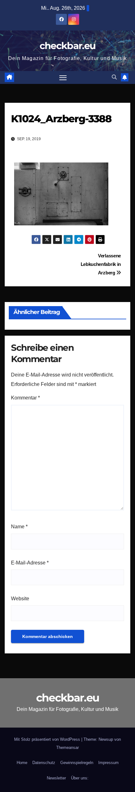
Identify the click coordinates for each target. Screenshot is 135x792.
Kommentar (25, 397)
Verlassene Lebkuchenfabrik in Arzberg (101, 264)
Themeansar (67, 747)
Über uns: (80, 778)
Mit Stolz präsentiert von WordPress (47, 739)
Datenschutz (43, 762)
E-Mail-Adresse (30, 562)
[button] (114, 77)
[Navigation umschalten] (63, 77)
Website (20, 598)
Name (19, 526)
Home (22, 762)
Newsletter (56, 778)
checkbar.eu (67, 46)
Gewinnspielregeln (76, 762)
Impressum (108, 762)
